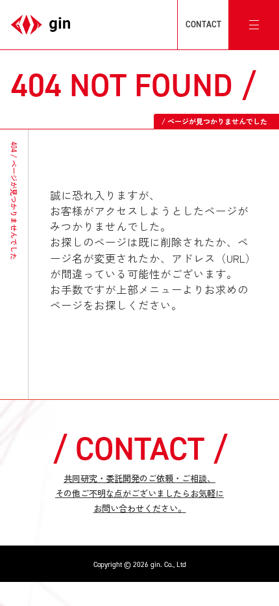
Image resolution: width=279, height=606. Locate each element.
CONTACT (203, 24)
